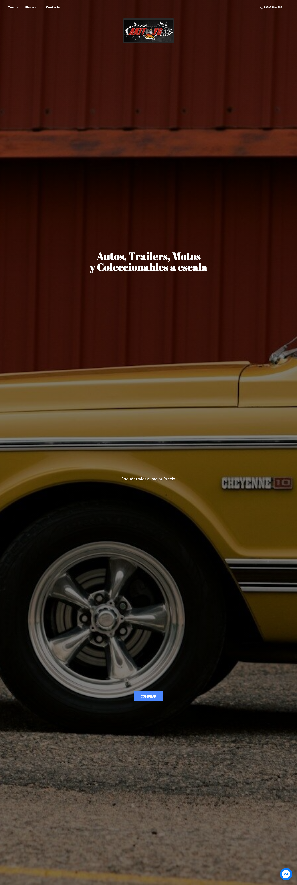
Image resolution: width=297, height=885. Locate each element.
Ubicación (32, 7)
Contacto (53, 7)
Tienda (13, 7)
